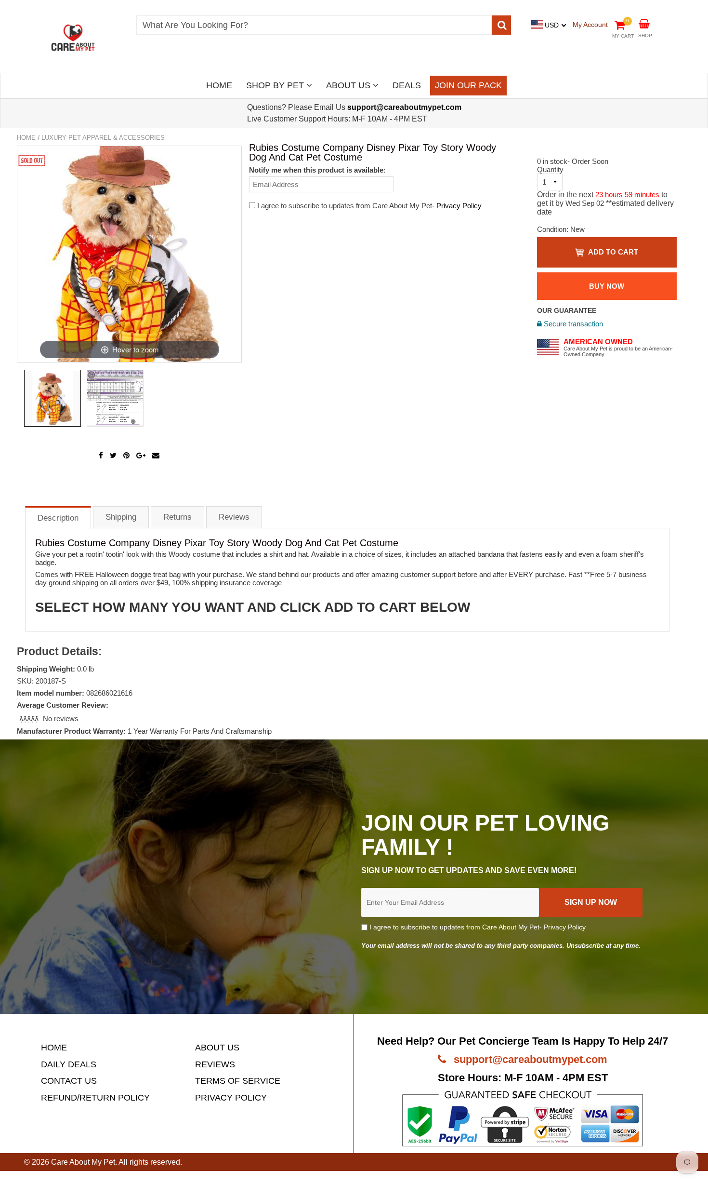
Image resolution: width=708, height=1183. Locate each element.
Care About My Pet (83, 1162)
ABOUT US (349, 85)
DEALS (407, 85)
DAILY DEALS (68, 1064)
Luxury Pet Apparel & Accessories (103, 137)
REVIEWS (215, 1064)
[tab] (58, 517)
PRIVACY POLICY (231, 1097)
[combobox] (314, 25)
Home (26, 137)
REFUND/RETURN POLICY (95, 1097)
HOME (219, 85)
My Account (590, 24)
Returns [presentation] (177, 517)
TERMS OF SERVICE (237, 1081)
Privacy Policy (459, 206)
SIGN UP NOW (590, 902)
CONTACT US (69, 1081)
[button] (29, 718)
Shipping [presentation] (120, 517)
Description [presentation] (58, 518)
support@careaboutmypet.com (529, 1059)
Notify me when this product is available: (317, 170)
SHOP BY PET (276, 85)
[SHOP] (644, 22)
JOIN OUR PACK (468, 85)
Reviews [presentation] (234, 517)
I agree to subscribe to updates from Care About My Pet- (476, 927)
